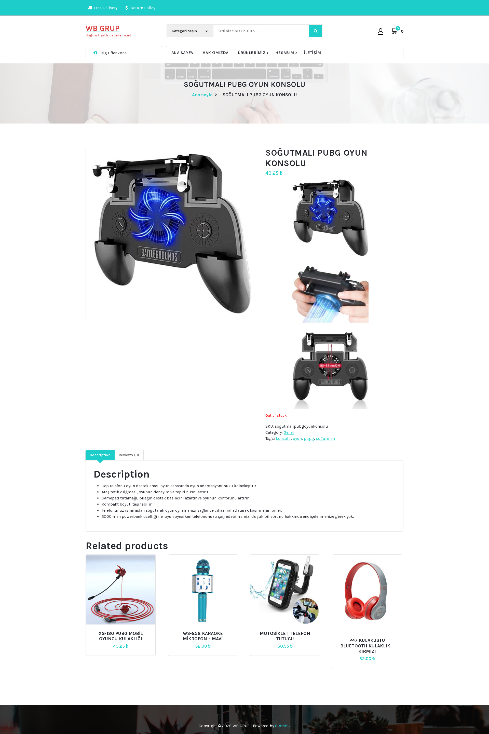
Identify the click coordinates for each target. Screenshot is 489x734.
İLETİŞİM (312, 52)
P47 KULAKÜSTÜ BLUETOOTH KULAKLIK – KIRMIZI (367, 646)
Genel (289, 432)
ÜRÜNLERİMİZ (251, 52)
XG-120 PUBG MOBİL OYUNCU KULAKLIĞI (121, 636)
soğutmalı (325, 438)
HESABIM (284, 52)
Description (100, 455)
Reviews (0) (129, 455)
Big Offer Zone (114, 52)
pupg (309, 438)
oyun (297, 438)
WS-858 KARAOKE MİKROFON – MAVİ (203, 636)
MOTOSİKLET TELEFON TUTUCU (285, 636)
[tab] (100, 455)
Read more (120, 631)
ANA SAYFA (182, 52)
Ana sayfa (202, 95)
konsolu (283, 438)
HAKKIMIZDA (215, 52)
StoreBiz (283, 725)
